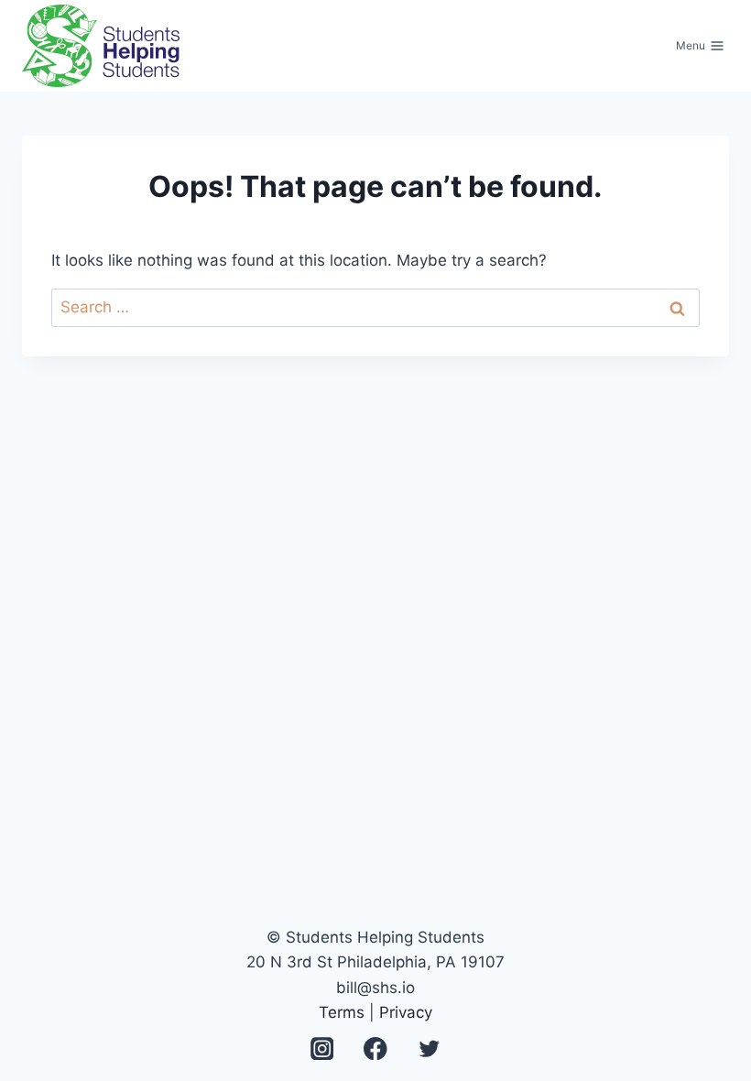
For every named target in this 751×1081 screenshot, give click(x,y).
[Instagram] (322, 1048)
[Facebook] (376, 1048)
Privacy (405, 1012)
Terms (342, 1012)
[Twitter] (429, 1048)
